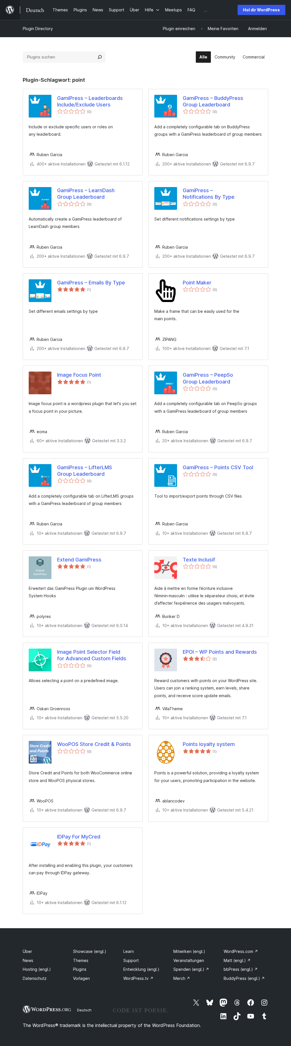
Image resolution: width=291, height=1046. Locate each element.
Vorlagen (81, 978)
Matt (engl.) (237, 960)
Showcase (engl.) (89, 951)
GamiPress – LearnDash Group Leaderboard (86, 193)
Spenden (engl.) (191, 969)
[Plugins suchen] (99, 57)
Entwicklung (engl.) (141, 969)
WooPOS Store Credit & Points (94, 744)
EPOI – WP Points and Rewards (220, 652)
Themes (80, 960)
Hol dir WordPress (261, 9)
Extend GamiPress (79, 560)
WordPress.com (241, 951)
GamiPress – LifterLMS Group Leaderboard (84, 470)
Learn (128, 951)
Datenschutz (35, 978)
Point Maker (197, 283)
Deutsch (84, 1010)
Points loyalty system (209, 744)
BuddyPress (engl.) (244, 978)
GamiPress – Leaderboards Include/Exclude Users (90, 101)
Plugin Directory (38, 28)
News (28, 960)
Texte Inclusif (199, 560)
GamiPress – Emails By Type (91, 283)
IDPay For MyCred (78, 837)
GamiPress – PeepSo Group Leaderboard (208, 378)
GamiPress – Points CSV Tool (218, 467)
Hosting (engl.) (37, 969)
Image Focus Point (79, 375)
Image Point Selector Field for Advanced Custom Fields (91, 655)
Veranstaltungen (188, 960)
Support (131, 960)
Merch (181, 978)
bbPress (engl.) (241, 969)
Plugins (79, 969)
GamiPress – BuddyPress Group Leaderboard (213, 101)
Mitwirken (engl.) (189, 951)
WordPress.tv (138, 978)
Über (27, 951)
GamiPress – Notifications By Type (208, 193)
